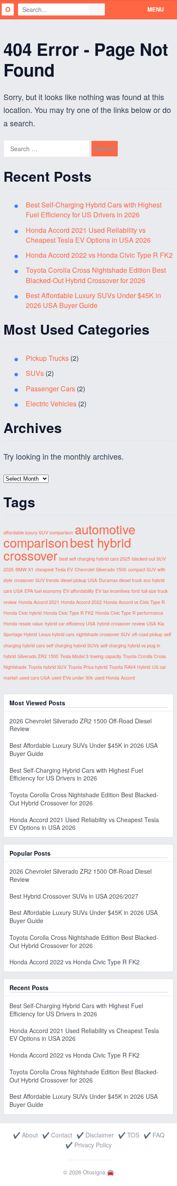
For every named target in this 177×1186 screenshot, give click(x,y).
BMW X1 (24, 569)
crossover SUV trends (36, 580)
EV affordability (78, 591)
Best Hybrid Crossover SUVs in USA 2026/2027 (73, 896)
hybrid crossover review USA (126, 623)
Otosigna (94, 1172)
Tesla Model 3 (74, 656)
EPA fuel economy (42, 591)
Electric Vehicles (51, 404)
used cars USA (34, 677)
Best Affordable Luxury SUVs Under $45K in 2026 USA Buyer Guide (93, 300)
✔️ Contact (57, 1135)
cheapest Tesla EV (54, 569)
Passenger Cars (50, 388)
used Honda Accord (115, 677)
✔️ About (25, 1135)
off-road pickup (147, 634)
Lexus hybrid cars (56, 634)
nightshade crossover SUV (103, 634)
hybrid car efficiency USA (70, 623)
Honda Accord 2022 (81, 602)
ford (135, 591)
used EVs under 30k (72, 677)
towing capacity (105, 656)
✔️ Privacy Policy (88, 1144)
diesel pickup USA (79, 580)
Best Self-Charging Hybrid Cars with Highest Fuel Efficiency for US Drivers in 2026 (94, 210)
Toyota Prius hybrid (87, 667)
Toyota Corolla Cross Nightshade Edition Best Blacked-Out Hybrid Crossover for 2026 (96, 275)
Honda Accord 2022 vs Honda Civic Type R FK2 (99, 255)
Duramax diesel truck (120, 580)
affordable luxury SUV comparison (38, 532)
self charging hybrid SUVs (72, 645)
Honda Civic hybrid (22, 613)
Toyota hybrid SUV (47, 667)
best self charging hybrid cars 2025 (94, 558)
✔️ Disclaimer (95, 1135)
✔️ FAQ (154, 1135)
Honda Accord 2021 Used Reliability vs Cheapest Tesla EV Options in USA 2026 (88, 235)
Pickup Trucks (47, 358)
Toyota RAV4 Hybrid (129, 667)
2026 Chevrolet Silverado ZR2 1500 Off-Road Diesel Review (80, 724)
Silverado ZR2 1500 (38, 656)
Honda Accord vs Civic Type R (134, 602)
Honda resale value (23, 623)
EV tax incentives (112, 591)
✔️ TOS (128, 1135)
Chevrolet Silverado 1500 (100, 569)
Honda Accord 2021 (38, 602)
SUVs (35, 373)
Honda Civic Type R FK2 (68, 613)
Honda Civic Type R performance (129, 613)
